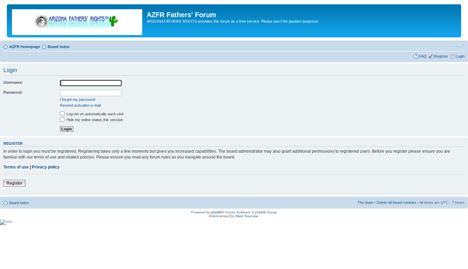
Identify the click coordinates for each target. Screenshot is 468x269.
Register (441, 56)
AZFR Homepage (24, 47)
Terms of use (16, 167)
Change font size (460, 45)
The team (365, 202)
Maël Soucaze (247, 216)
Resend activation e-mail (80, 105)
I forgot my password (77, 99)
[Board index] (78, 21)
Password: (13, 92)
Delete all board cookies (396, 202)
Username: (13, 82)
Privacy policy (46, 167)
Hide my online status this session (94, 120)
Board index (59, 47)
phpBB (216, 212)
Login (460, 56)
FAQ (423, 56)
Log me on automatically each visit (94, 114)
